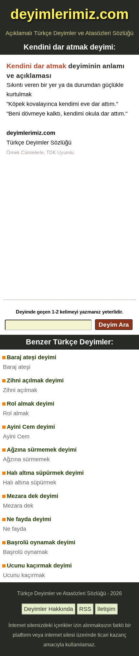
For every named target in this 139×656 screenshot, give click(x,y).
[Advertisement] (69, 227)
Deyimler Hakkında (48, 609)
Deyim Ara (114, 324)
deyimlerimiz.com (69, 14)
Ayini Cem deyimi (31, 427)
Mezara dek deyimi (32, 496)
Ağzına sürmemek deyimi (42, 449)
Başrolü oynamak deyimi (41, 542)
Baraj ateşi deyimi (31, 357)
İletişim (106, 609)
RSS (85, 609)
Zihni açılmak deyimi (35, 380)
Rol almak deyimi (30, 403)
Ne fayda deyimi (29, 519)
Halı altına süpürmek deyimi (45, 473)
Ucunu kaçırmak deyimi (39, 565)
